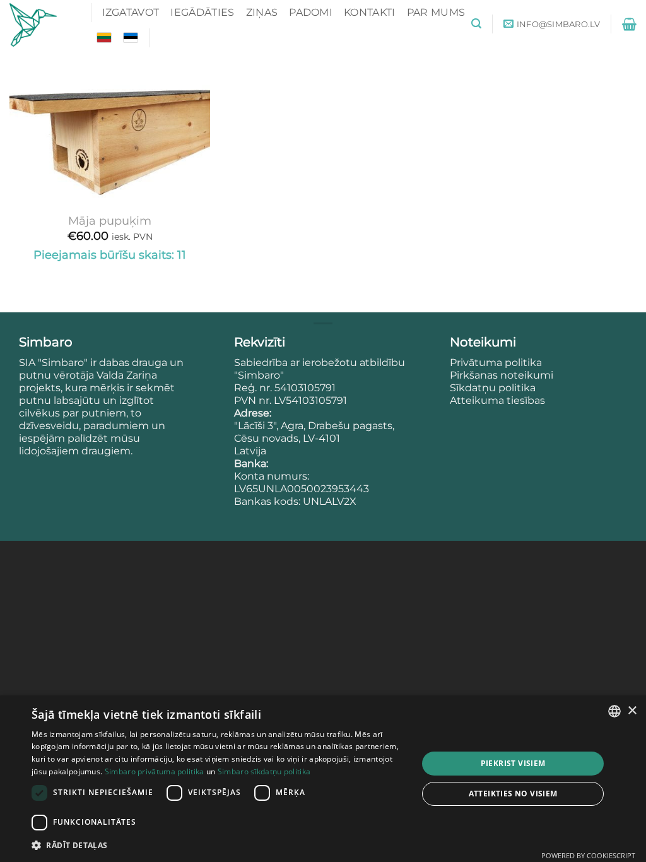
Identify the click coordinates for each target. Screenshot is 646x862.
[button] (476, 23)
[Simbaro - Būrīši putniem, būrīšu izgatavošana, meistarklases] (40, 25)
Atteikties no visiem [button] (513, 793)
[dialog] (323, 778)
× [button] (632, 711)
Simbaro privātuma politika (154, 771)
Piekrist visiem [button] (513, 763)
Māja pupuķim (109, 220)
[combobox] (614, 711)
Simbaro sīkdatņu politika (264, 771)
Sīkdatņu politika (493, 388)
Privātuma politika (497, 363)
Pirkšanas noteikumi (501, 375)
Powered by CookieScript (588, 855)
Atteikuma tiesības (497, 400)
